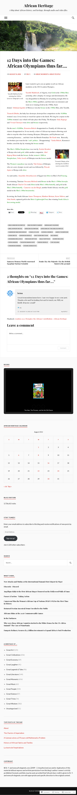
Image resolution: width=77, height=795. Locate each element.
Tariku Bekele (56, 140)
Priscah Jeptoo (31, 239)
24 (58, 471)
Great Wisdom (11, 704)
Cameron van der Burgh (32, 187)
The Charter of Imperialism (14, 733)
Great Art (10, 650)
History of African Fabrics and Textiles (18, 743)
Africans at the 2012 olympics (52, 228)
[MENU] (6, 18)
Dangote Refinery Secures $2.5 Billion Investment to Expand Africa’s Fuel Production (37, 630)
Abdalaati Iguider (19, 107)
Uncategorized (11, 709)
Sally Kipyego (62, 119)
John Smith (11, 199)
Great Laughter (12, 665)
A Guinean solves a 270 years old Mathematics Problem (24, 738)
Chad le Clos (22, 184)
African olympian (31, 228)
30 (48, 479)
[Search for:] (38, 563)
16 (48, 463)
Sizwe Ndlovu (60, 196)
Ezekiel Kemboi (45, 149)
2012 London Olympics (16, 225)
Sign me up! (10, 538)
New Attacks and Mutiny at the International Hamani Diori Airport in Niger (33, 582)
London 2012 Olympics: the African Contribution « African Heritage (41, 319)
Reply (65, 311)
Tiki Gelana (37, 164)
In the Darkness (10, 618)
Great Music (10, 684)
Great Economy (12, 660)
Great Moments (42, 74)
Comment (63, 348)
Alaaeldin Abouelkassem (27, 175)
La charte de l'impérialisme (14, 748)
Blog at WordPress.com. (38, 791)
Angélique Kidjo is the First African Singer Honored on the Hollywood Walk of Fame (37, 591)
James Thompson (35, 196)
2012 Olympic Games (35, 225)
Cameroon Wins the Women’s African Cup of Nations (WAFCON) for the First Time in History (36, 602)
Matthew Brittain (48, 196)
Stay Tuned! (9, 517)
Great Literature (12, 674)
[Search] (71, 18)
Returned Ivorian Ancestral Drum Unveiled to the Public (26, 608)
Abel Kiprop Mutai (15, 228)
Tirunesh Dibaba (13, 113)
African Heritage (38, 5)
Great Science (11, 694)
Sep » (10, 486)
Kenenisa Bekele (30, 128)
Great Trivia (10, 699)
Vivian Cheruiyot (16, 122)
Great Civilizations (13, 655)
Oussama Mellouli (30, 181)
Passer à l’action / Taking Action (16, 596)
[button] (34, 406)
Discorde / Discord (11, 586)
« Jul (5, 486)
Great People (55, 74)
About (6, 728)
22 (38, 471)
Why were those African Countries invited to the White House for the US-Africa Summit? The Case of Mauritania (35, 624)
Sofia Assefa (21, 158)
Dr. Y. (29, 74)
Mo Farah (52, 137)
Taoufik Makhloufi (32, 92)
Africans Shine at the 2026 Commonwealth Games (23, 613)
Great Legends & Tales (14, 669)
